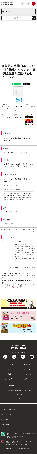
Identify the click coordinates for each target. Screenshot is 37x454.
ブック (10, 369)
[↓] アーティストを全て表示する (22, 267)
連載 (10, 374)
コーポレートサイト (18, 398)
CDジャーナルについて (8, 410)
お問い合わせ (5, 424)
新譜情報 (27, 364)
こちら (25, 275)
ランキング (27, 374)
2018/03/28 (17, 117)
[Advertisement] (18, 42)
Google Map (18, 394)
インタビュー (10, 379)
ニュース (10, 364)
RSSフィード (5, 419)
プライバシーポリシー (8, 415)
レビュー (27, 379)
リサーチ (27, 369)
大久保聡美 (19, 241)
